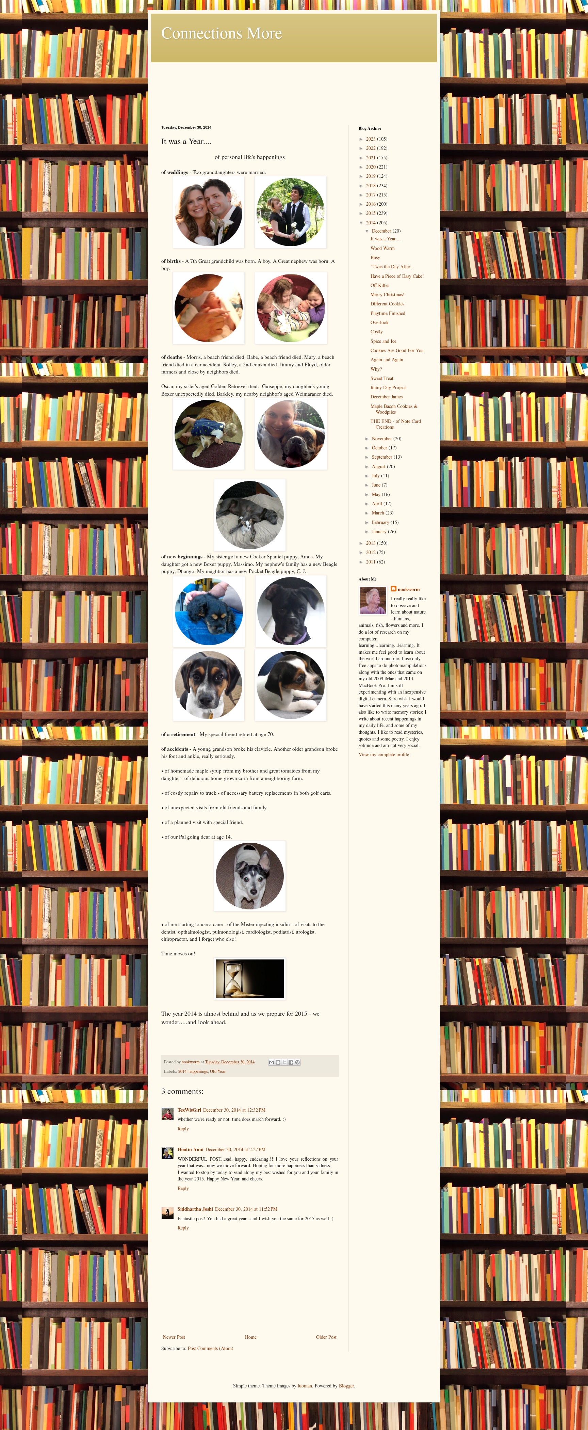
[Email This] (271, 1062)
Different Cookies (387, 303)
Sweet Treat (382, 378)
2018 (371, 185)
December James (387, 396)
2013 (371, 543)
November (382, 438)
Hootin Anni (190, 1149)
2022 (371, 148)
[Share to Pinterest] (297, 1062)
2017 (371, 194)
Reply (183, 1128)
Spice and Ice (383, 341)
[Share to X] (284, 1062)
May (377, 494)
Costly (377, 331)
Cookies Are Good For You (397, 350)
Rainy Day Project (388, 387)
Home (251, 1337)
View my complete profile (384, 754)
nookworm (409, 589)
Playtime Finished (388, 313)
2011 (371, 561)
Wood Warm (383, 248)
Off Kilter (380, 285)
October (380, 447)
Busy (375, 257)
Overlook (380, 322)
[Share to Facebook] (291, 1062)
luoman (305, 1385)
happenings (198, 1071)
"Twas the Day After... (392, 266)
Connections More (221, 32)
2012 (371, 552)
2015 (371, 213)
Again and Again (387, 359)
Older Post (326, 1337)
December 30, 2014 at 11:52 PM (246, 1209)
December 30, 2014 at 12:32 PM (234, 1110)
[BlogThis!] (278, 1062)
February (381, 522)
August (379, 466)
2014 (182, 1071)
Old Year (218, 1071)
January (380, 531)
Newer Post (174, 1337)
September (383, 457)
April (377, 503)
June (377, 484)
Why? (376, 369)
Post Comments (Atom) (210, 1348)
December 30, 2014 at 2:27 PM (235, 1149)
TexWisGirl (189, 1109)
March (379, 512)
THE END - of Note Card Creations (396, 424)
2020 (371, 166)
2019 (371, 176)
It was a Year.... (386, 238)
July (376, 475)
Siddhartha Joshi (195, 1208)
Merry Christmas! (388, 294)
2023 (371, 139)
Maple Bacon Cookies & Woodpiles (394, 409)
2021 (371, 157)
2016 (371, 204)
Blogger (346, 1385)
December (382, 230)
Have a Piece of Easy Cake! (397, 276)
